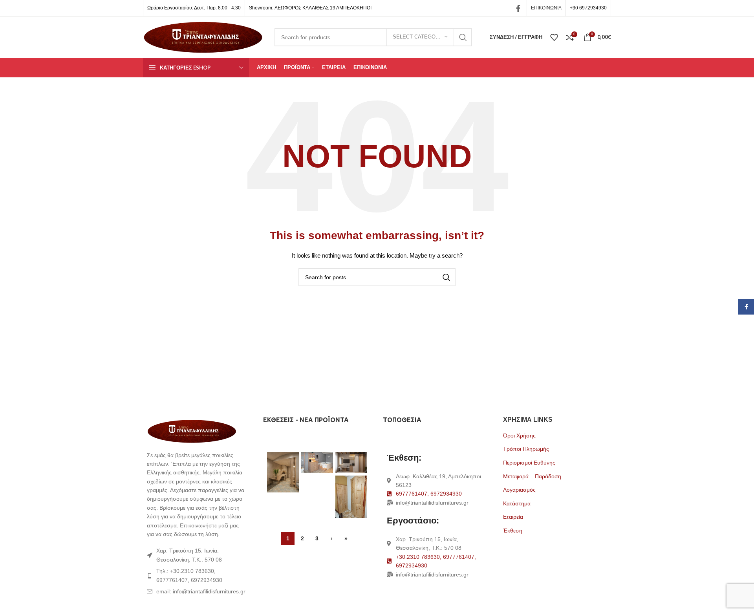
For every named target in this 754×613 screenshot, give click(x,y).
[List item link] (197, 575)
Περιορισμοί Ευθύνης (529, 462)
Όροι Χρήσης (519, 435)
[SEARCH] (463, 37)
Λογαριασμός (519, 490)
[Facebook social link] (518, 8)
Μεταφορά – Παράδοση (532, 476)
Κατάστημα (517, 503)
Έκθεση (512, 530)
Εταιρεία (513, 517)
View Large (293, 458)
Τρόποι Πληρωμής (526, 449)
